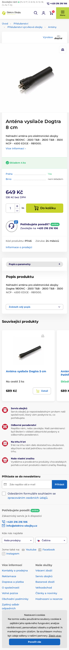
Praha (9, 173)
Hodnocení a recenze (48, 598)
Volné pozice (10, 593)
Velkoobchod (43, 587)
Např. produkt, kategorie (26, 30)
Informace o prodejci (19, 247)
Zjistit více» (55, 635)
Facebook (49, 549)
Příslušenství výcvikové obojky (25, 27)
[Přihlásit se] (43, 13)
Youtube (31, 549)
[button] (36, 13)
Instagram (12, 553)
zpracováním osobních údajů (27, 498)
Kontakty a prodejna (15, 570)
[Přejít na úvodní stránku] (11, 13)
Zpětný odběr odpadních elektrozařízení (11, 608)
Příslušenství (21, 23)
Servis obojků (44, 576)
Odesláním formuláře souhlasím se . (32, 496)
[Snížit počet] (17, 210)
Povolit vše (34, 641)
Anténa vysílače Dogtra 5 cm (26, 371)
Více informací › (16, 148)
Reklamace (9, 576)
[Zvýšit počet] (17, 206)
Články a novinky (46, 593)
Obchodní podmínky (15, 598)
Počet (10, 208)
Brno (9, 179)
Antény (52, 27)
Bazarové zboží (45, 581)
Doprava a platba (13, 581)
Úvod (5, 23)
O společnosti (10, 587)
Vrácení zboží (43, 570)
